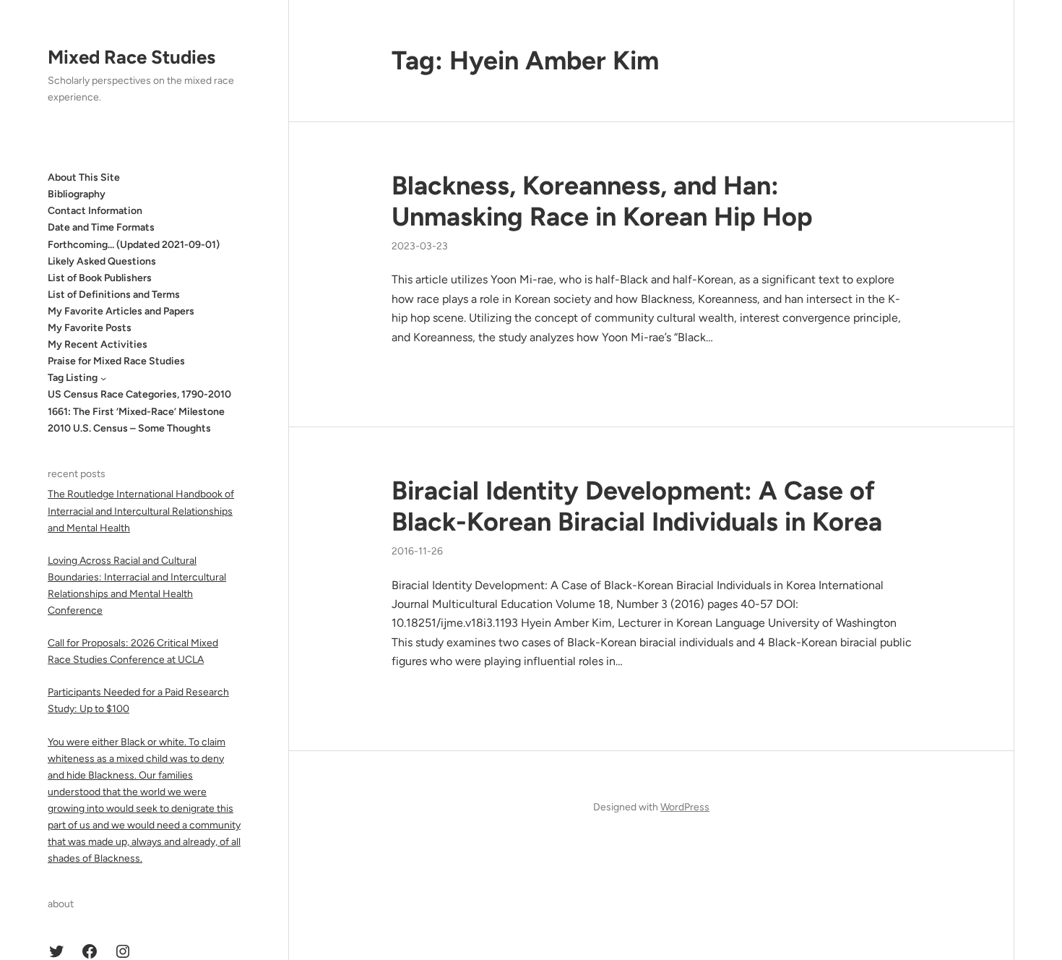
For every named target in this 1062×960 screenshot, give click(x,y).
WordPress (684, 807)
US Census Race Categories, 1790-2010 (139, 394)
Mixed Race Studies (131, 57)
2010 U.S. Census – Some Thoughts (129, 428)
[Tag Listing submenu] (103, 378)
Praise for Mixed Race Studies (116, 361)
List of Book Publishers (100, 278)
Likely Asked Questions (102, 261)
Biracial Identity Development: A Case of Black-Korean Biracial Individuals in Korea (637, 506)
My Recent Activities (97, 344)
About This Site (84, 177)
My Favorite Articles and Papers (121, 311)
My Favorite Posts (89, 328)
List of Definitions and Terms (114, 294)
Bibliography (76, 194)
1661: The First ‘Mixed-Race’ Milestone (136, 412)
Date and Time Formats (101, 227)
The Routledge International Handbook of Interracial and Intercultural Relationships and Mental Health (141, 510)
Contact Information (95, 211)
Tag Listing (73, 378)
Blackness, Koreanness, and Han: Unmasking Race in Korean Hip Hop (602, 201)
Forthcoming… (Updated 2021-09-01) (134, 245)
